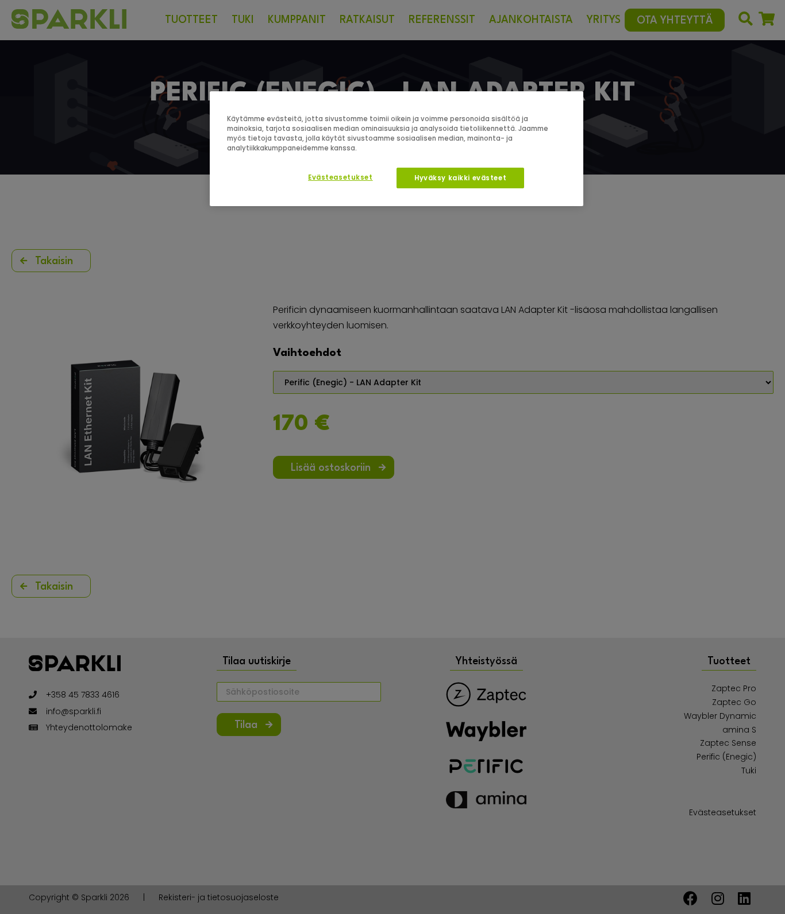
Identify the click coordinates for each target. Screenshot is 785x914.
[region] (396, 148)
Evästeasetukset (340, 177)
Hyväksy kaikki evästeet (460, 178)
